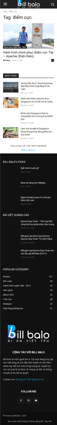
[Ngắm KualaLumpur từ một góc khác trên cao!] (10, 201)
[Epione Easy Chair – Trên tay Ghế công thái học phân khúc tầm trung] (10, 225)
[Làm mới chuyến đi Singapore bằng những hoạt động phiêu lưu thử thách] (10, 132)
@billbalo (28, 149)
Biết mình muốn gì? (30, 168)
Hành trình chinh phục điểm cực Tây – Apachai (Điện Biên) (28, 54)
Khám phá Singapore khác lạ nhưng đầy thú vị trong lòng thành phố (37, 116)
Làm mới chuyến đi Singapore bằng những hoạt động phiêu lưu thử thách (36, 131)
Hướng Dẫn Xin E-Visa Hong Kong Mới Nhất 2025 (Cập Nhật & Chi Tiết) (36, 86)
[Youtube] (36, 400)
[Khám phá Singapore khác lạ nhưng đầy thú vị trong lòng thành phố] (10, 117)
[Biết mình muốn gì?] (10, 172)
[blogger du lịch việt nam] (28, 333)
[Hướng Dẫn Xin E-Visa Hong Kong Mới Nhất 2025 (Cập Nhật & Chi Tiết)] (10, 87)
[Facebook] (21, 400)
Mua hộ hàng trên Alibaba (33, 183)
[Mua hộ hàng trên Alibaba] (10, 186)
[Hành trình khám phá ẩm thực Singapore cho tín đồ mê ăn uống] (10, 102)
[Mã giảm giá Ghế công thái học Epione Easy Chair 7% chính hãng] (10, 240)
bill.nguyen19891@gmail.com (30, 379)
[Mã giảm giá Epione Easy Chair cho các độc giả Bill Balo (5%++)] (10, 254)
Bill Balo (6, 60)
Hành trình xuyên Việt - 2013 (15, 47)
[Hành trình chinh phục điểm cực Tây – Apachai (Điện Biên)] (28, 36)
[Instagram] (28, 400)
